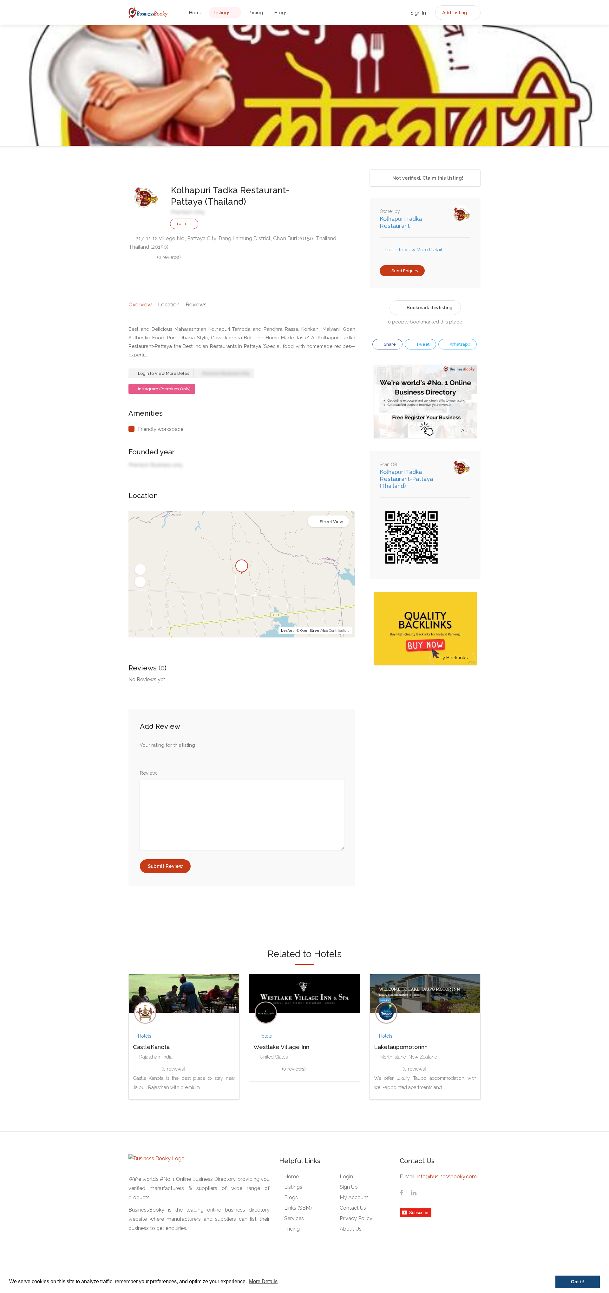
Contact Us (353, 1208)
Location (169, 304)
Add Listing (455, 13)
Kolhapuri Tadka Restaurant (401, 222)
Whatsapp (459, 344)
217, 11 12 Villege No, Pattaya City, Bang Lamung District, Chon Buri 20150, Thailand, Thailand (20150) (232, 242)
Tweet (422, 344)
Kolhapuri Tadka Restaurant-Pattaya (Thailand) (406, 479)
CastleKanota (151, 1047)
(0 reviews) (169, 257)
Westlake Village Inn (281, 1047)
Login (346, 1177)
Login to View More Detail (163, 373)
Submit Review (165, 866)
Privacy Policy (356, 1218)
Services (294, 1218)
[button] (140, 569)
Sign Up (349, 1187)
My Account (354, 1197)
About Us (351, 1229)
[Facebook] (402, 1193)
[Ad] (425, 401)
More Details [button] (263, 1281)
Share (389, 344)
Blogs (280, 13)
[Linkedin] (414, 1193)
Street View (331, 521)
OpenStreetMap (314, 631)
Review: (148, 773)
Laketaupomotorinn (401, 1047)
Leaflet (287, 631)
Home (195, 13)
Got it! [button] (578, 1281)
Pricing (255, 13)
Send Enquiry (404, 270)
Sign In (417, 13)
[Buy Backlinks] (425, 628)
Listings (222, 13)
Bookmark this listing (430, 307)
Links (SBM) (298, 1208)
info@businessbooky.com (447, 1177)
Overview (140, 304)
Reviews (196, 304)
